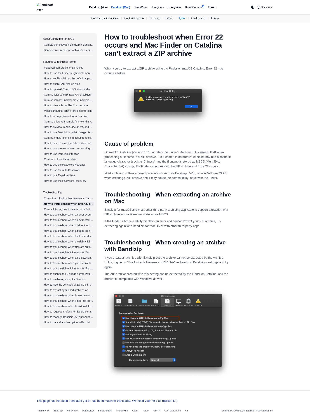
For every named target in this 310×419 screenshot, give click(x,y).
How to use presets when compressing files (69, 148)
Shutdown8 (122, 410)
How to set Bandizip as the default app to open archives (69, 78)
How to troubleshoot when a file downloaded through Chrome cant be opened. (69, 257)
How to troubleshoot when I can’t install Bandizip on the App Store (69, 306)
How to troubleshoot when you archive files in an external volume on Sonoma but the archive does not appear (69, 263)
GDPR (156, 410)
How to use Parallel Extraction (61, 153)
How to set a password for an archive (66, 116)
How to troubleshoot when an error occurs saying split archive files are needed (69, 214)
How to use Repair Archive (59, 175)
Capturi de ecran (134, 18)
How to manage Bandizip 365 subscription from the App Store (69, 316)
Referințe (154, 18)
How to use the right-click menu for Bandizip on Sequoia (69, 268)
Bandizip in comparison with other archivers (69, 50)
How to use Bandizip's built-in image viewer (69, 132)
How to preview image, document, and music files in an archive (69, 126)
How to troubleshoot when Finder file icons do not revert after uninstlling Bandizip (69, 300)
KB (186, 410)
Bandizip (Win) (98, 7)
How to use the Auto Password (62, 170)
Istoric (169, 18)
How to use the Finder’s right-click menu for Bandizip (69, 73)
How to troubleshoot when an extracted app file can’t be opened (69, 219)
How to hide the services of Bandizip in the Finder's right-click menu (69, 284)
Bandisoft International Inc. (259, 410)
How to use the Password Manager (64, 164)
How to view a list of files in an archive (66, 105)
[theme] (253, 7)
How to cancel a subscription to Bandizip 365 (69, 322)
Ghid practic (198, 18)
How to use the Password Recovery (65, 180)
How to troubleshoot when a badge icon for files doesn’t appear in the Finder (69, 230)
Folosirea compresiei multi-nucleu (63, 67)
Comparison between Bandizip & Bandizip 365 (69, 44)
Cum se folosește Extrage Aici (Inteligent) (68, 94)
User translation (172, 410)
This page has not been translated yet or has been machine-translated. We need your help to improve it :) (107, 400)
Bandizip (58, 410)
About (135, 410)
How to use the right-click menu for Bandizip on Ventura (69, 252)
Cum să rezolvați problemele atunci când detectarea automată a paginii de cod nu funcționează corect (69, 198)
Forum (212, 7)
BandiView (140, 7)
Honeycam (157, 7)
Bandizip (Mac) (120, 7)
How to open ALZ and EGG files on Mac (67, 89)
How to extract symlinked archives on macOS (69, 289)
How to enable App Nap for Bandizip (65, 279)
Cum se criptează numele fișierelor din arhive (69, 121)
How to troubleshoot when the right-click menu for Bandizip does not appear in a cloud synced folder (69, 241)
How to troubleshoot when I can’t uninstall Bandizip (69, 295)
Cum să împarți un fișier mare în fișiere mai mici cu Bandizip (69, 99)
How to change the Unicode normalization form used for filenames (69, 273)
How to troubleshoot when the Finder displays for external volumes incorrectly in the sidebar (69, 236)
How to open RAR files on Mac (62, 83)
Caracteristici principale (105, 18)
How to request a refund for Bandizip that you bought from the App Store (69, 311)
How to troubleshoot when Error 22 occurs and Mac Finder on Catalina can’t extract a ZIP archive (69, 203)
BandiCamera (194, 7)
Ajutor (182, 18)
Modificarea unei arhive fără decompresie (68, 110)
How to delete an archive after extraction (67, 143)
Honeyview (174, 7)
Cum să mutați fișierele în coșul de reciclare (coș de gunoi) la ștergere (69, 137)
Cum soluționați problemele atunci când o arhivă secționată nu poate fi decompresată (69, 209)
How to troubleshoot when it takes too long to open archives (69, 225)
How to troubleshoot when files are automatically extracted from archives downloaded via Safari (69, 246)
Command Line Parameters (60, 159)
